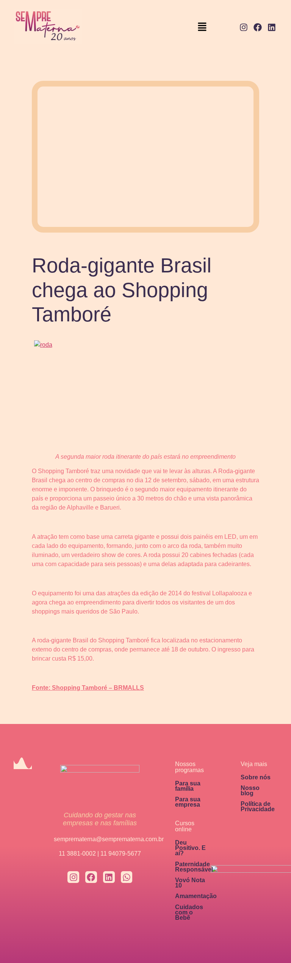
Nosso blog (250, 790)
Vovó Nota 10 (190, 883)
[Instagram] (244, 27)
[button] (202, 27)
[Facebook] (257, 27)
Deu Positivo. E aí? (190, 847)
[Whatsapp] (127, 877)
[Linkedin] (271, 27)
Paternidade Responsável (194, 867)
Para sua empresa (187, 802)
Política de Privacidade (258, 806)
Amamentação (196, 896)
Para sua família (187, 786)
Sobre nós (256, 777)
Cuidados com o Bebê (189, 912)
